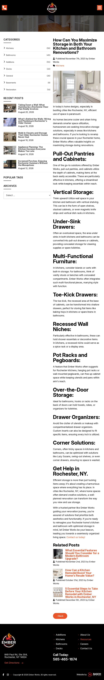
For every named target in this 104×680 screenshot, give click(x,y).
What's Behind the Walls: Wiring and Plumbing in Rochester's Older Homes (34, 121)
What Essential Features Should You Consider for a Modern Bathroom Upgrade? (82, 554)
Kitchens (60, 65)
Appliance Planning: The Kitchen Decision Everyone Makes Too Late (32, 149)
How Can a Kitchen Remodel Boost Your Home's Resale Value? (79, 572)
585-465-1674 (65, 659)
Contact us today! (75, 537)
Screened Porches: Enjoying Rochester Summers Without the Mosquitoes (33, 163)
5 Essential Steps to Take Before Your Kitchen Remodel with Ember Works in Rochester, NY (81, 593)
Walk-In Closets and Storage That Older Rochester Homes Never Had (33, 135)
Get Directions (11, 662)
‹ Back (60, 616)
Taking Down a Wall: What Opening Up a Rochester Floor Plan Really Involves (33, 107)
